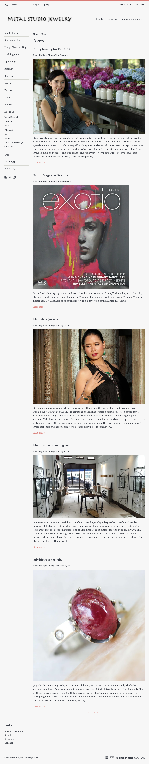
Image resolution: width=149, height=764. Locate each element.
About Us (16, 111)
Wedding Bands (12, 54)
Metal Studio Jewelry (28, 758)
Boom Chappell (11, 117)
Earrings (8, 90)
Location (8, 121)
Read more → (40, 162)
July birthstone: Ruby (47, 559)
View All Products (13, 731)
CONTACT (9, 162)
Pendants (9, 104)
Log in (36, 4)
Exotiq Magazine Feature (50, 175)
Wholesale (9, 129)
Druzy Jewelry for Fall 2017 (51, 49)
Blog (6, 134)
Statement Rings (13, 40)
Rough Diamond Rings (16, 47)
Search (7, 735)
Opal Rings (10, 61)
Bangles (8, 75)
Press (6, 125)
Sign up (46, 4)
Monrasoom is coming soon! (52, 445)
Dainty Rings (11, 32)
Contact (8, 742)
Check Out (140, 4)
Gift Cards (8, 146)
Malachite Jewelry (45, 319)
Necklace (9, 83)
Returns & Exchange (13, 142)
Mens (7, 97)
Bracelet (8, 68)
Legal (16, 154)
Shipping (8, 138)
